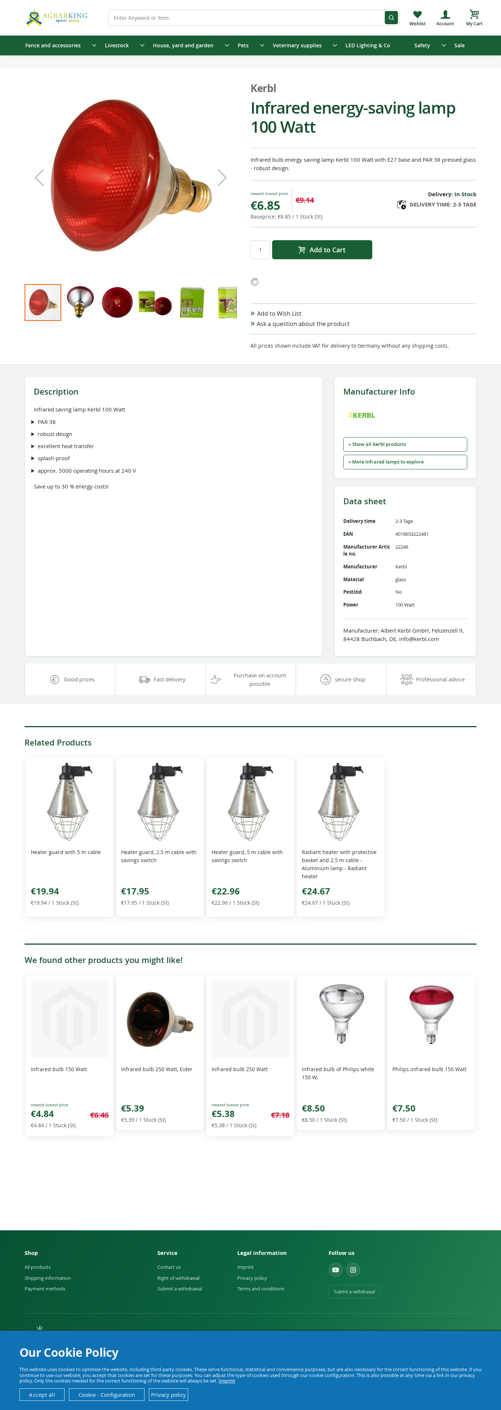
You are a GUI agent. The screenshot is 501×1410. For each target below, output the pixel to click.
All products (38, 1267)
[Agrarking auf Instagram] (353, 1270)
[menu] (250, 45)
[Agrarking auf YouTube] (336, 1270)
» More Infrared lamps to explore (386, 462)
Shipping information (48, 1278)
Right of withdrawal (178, 1278)
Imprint (245, 1267)
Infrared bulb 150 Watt (59, 1069)
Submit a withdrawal (179, 1288)
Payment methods (45, 1288)
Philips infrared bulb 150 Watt (429, 1069)
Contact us (169, 1267)
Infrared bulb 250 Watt (240, 1069)
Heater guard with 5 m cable (66, 852)
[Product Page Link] (70, 838)
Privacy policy (252, 1278)
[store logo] (58, 17)
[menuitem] (58, 45)
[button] (39, 177)
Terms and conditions (260, 1288)
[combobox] (253, 18)
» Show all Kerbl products (377, 444)
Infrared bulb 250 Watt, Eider (157, 1069)
